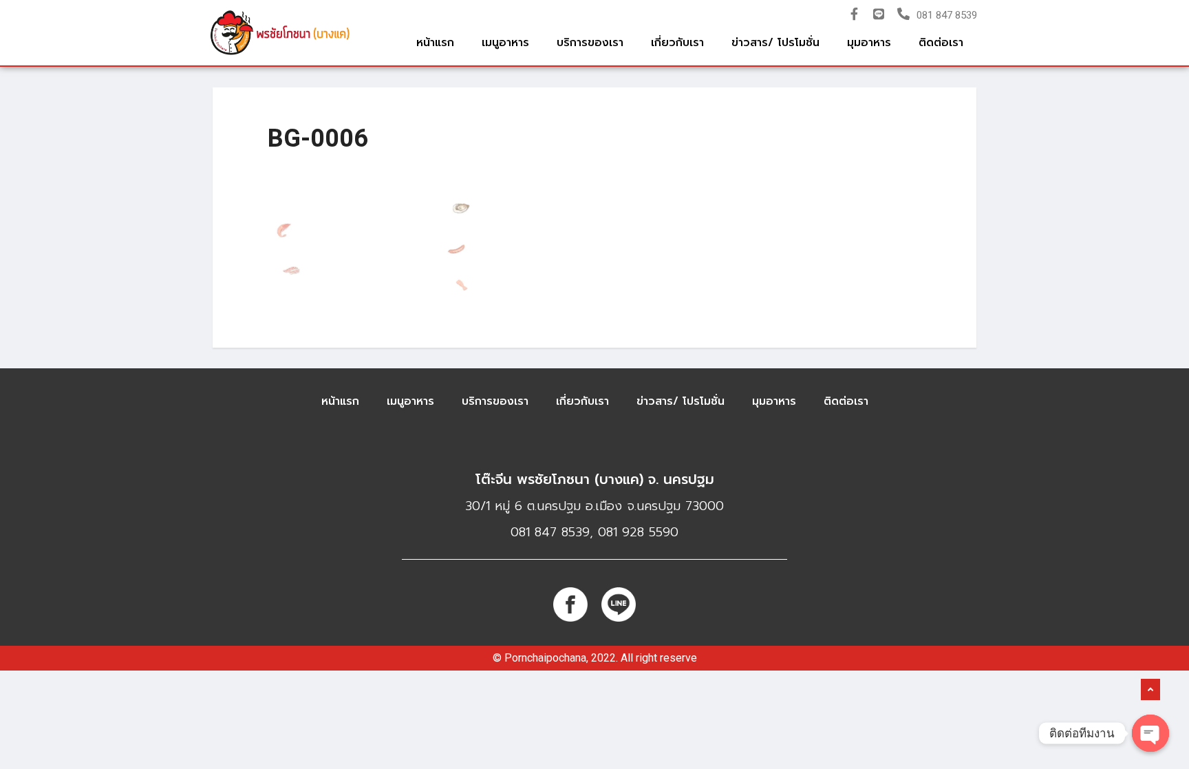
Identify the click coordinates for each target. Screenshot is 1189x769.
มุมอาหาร (869, 42)
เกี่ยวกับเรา (677, 42)
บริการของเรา (590, 42)
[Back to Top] (1150, 690)
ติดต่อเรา (941, 42)
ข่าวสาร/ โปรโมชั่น (775, 42)
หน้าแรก (435, 42)
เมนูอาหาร (505, 42)
